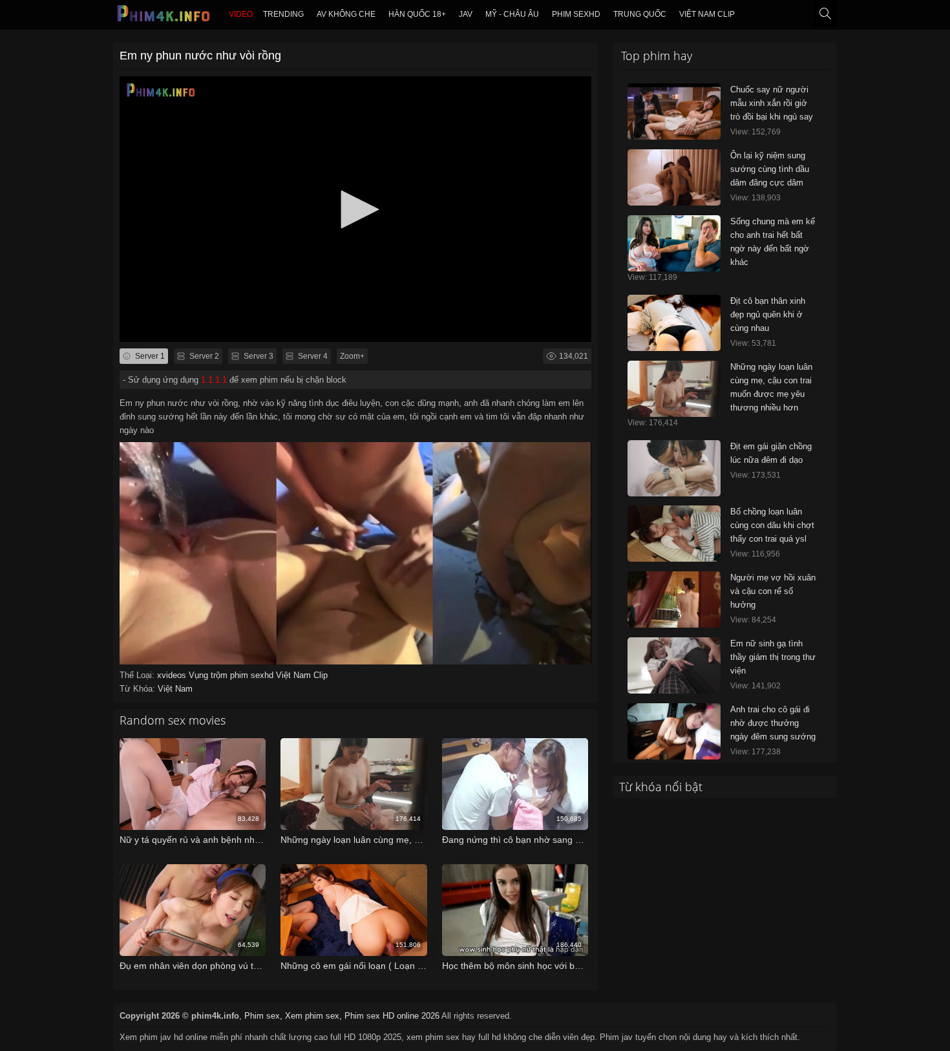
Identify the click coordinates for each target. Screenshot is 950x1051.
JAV (465, 14)
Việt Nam (175, 689)
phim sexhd (576, 14)
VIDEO (241, 14)
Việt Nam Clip (707, 14)
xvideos (173, 675)
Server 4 (312, 356)
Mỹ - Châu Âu (512, 14)
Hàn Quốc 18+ (417, 14)
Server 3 (257, 356)
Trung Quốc (639, 14)
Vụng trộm (209, 675)
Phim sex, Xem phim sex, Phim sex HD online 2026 (341, 1016)
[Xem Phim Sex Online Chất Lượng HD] (164, 17)
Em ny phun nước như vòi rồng (200, 55)
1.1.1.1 (214, 380)
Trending (283, 14)
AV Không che (346, 14)
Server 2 (203, 356)
